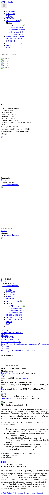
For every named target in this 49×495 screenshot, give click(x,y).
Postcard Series (17, 27)
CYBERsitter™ (7, 493)
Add (27, 129)
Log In (25, 378)
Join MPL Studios (8, 373)
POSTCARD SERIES (15, 36)
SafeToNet (31, 493)
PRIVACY (5, 335)
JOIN (8, 48)
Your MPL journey (8, 398)
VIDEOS (10, 16)
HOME (9, 290)
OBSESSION (11, 41)
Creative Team (17, 34)
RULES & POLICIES (10, 339)
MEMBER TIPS (7, 337)
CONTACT (6, 330)
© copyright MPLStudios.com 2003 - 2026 (18, 350)
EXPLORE (10, 11)
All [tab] (4, 134)
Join (2, 389)
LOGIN (9, 45)
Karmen (4, 180)
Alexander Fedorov (11, 185)
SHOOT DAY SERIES (15, 39)
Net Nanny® (20, 493)
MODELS (10, 18)
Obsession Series (17, 32)
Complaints (5, 348)
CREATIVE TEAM (14, 43)
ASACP (40, 493)
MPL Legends (17, 25)
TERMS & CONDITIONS (12, 333)
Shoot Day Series (18, 30)
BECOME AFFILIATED (11, 342)
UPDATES (10, 14)
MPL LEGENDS (13, 21)
